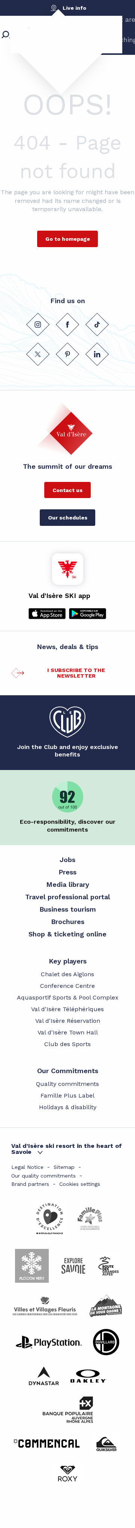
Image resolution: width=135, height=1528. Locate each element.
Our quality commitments (43, 1175)
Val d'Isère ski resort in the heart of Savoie (66, 1148)
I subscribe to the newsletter (76, 672)
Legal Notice (27, 1167)
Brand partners (30, 1184)
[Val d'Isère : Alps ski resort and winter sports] (54, 47)
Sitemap (64, 1167)
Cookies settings (79, 1184)
